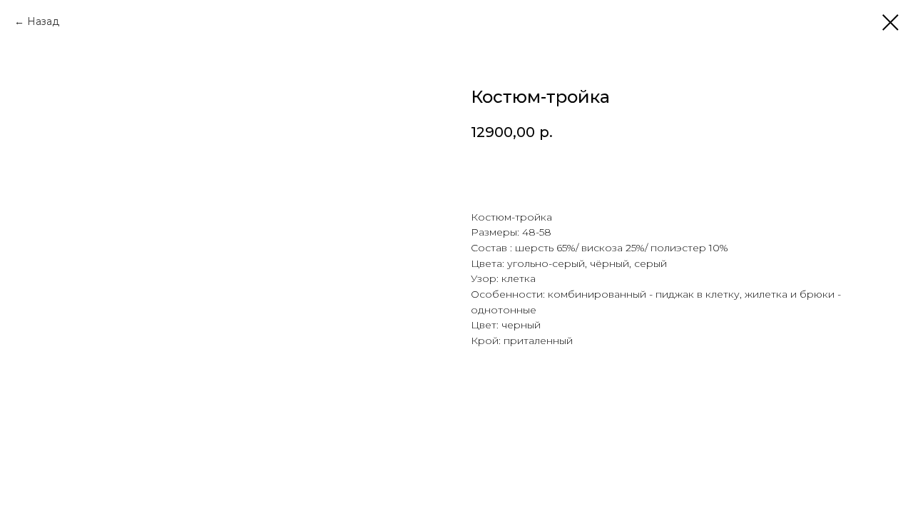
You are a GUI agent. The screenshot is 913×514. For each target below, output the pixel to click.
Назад (43, 21)
